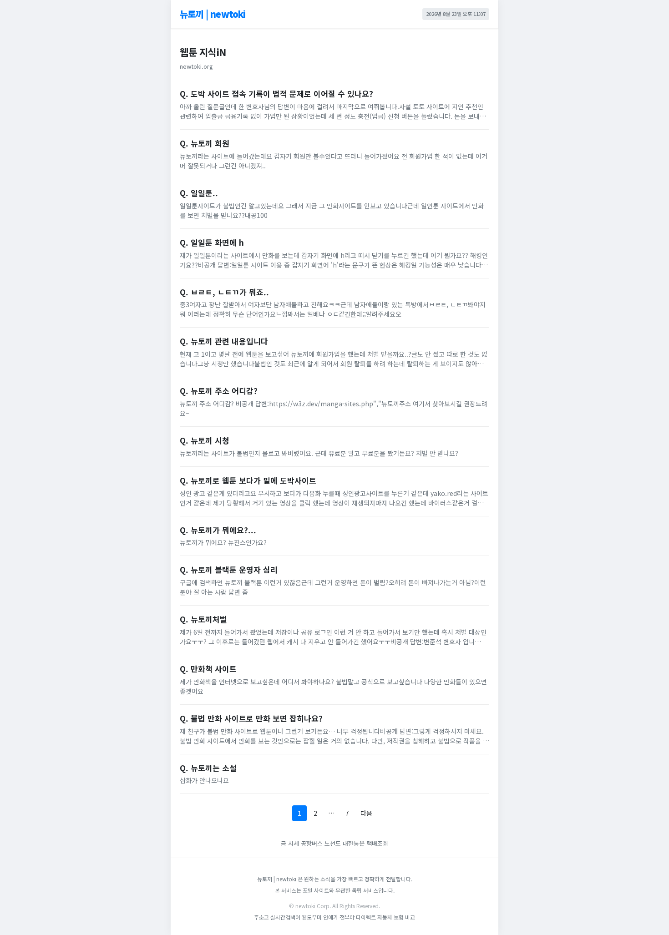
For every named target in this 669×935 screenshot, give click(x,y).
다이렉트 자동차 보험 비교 (385, 917)
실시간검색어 (285, 917)
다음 (366, 813)
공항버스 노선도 (321, 843)
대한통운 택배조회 (365, 843)
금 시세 (290, 843)
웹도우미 (312, 917)
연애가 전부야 (339, 917)
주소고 (261, 917)
